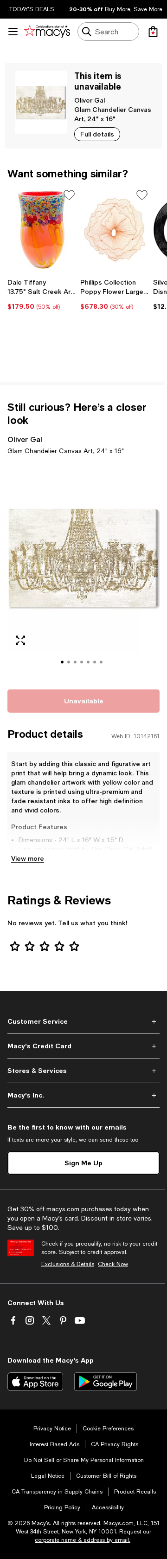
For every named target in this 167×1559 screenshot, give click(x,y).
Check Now (113, 1264)
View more (27, 858)
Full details (97, 134)
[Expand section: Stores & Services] (83, 1071)
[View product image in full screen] (20, 640)
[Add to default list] (69, 195)
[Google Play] (105, 1381)
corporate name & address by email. (82, 1540)
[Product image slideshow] (83, 570)
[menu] (13, 31)
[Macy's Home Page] (47, 31)
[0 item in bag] (153, 31)
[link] (42, 294)
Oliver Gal (89, 100)
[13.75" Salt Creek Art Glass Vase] (42, 230)
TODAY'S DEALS (31, 9)
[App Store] (35, 1381)
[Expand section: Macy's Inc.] (83, 1095)
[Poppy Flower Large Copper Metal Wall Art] (114, 230)
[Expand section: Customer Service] (83, 1021)
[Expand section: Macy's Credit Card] (83, 1046)
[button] (83, 570)
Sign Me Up (83, 1163)
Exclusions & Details (67, 1264)
